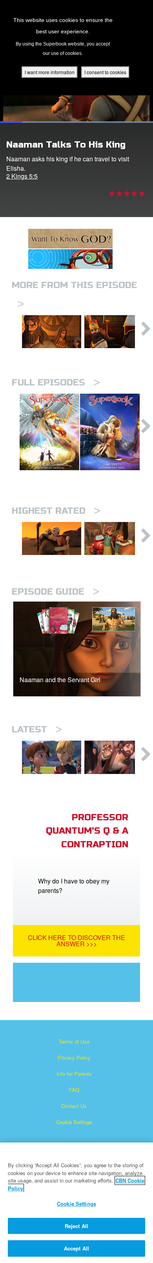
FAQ (74, 1089)
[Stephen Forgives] (114, 757)
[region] (76, 1203)
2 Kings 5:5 (22, 176)
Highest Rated (56, 511)
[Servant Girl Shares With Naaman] (51, 331)
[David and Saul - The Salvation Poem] (114, 538)
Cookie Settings (74, 1122)
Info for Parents (74, 1073)
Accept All (76, 1248)
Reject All (76, 1226)
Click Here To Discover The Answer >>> (76, 940)
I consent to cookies (105, 72)
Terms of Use (74, 1041)
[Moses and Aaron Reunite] (51, 538)
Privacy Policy (74, 1057)
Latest (37, 729)
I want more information (50, 72)
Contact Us (74, 1106)
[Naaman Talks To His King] (114, 331)
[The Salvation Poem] (51, 757)
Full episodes (56, 382)
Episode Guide (55, 591)
